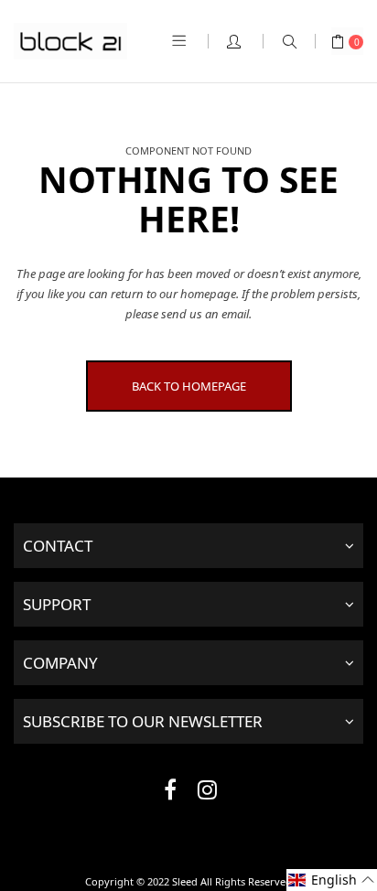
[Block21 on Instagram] (206, 793)
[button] (331, 880)
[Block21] (70, 41)
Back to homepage (189, 386)
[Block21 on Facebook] (170, 793)
